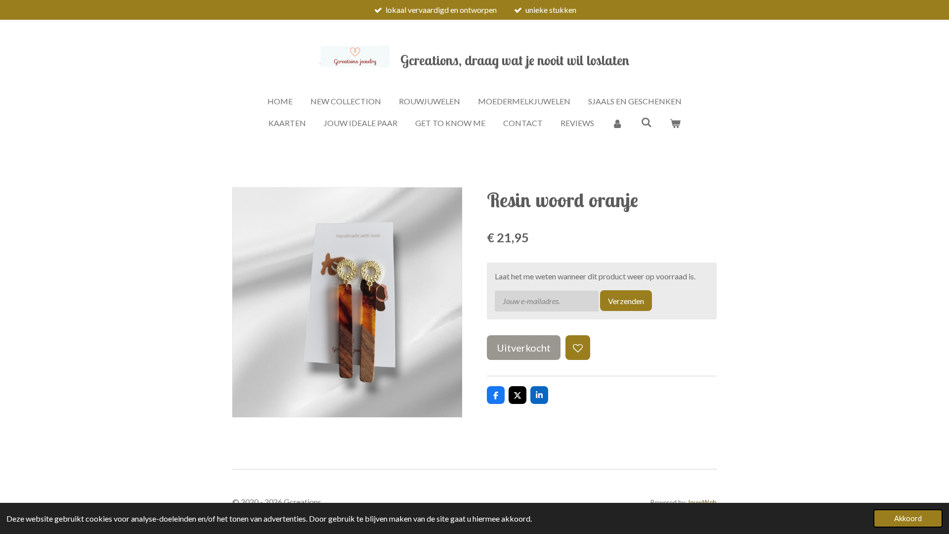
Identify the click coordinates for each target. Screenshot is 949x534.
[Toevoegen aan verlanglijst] (577, 347)
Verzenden (626, 301)
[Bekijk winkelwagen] (675, 123)
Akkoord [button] (908, 518)
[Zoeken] (646, 122)
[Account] (617, 123)
